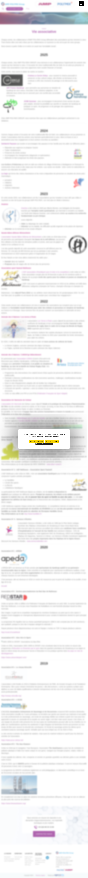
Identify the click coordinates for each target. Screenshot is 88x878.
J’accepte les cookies (36, 441)
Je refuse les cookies (52, 441)
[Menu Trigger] (81, 3)
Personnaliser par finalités (44, 444)
